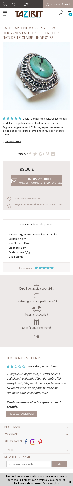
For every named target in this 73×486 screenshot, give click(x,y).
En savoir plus (13, 141)
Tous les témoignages (22, 414)
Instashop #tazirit (60, 4)
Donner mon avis (40, 118)
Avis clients (26, 268)
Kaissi (36, 366)
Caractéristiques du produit (36, 224)
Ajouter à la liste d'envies (27, 198)
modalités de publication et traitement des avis (30, 123)
